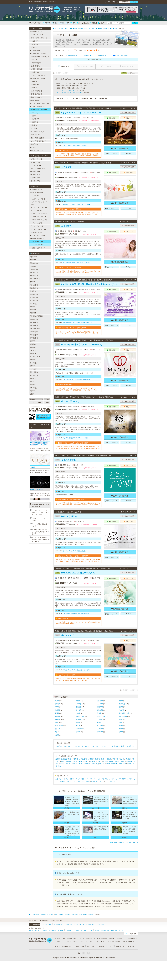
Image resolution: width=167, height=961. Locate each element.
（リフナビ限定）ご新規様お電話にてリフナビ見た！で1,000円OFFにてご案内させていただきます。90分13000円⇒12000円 (78, 272)
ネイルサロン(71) (36, 223)
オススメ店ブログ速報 (100, 938)
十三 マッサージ (110, 781)
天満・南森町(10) (36, 91)
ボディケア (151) (37, 232)
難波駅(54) (33, 266)
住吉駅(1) (33, 350)
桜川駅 (57, 713)
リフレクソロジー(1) (96, 746)
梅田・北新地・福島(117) (39, 38)
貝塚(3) (75, 761)
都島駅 (78, 722)
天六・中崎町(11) (36, 50)
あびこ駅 (57, 729)
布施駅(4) (33, 394)
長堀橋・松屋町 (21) (38, 75)
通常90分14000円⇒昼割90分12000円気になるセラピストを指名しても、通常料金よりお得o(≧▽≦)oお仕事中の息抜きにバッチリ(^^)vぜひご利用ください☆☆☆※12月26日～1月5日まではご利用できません (78, 213)
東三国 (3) (35, 122)
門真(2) (75, 763)
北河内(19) (34, 144)
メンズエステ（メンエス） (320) (40, 203)
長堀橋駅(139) (34, 335)
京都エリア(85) (35, 162)
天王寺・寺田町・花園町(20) (40, 103)
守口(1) (81, 763)
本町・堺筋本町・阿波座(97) (40, 56)
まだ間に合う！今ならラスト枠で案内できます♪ (76, 204)
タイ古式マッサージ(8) (38, 235)
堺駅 (56, 732)
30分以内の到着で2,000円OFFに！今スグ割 (75, 438)
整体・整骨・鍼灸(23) (38, 238)
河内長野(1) (95, 763)
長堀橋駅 (78, 719)
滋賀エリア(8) (35, 178)
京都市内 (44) (36, 165)
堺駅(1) (32, 381)
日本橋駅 (78, 704)
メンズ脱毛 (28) (37, 210)
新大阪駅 (57, 710)
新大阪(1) (128, 759)
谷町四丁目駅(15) (35, 322)
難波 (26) (35, 81)
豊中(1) (99, 761)
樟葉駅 (121, 729)
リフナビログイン (92, 946)
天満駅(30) (33, 313)
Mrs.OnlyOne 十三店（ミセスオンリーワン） (79, 344)
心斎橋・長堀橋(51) (37, 69)
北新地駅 (78, 707)
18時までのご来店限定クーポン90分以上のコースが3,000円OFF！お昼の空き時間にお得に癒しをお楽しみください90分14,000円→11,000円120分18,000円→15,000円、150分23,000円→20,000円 (78, 447)
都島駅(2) (33, 347)
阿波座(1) (84, 759)
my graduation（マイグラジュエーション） (79, 112)
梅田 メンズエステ (86, 779)
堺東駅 (78, 732)
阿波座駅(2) (33, 303)
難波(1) (97, 759)
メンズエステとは (60, 941)
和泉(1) (86, 761)
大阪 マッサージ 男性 (61, 779)
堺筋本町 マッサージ (66, 781)
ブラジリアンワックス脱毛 (82, 781)
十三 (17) (35, 113)
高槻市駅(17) (34, 375)
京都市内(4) (122, 763)
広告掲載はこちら (120, 941)
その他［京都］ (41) (38, 168)
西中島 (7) (35, 116)
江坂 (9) (34, 128)
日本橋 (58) (35, 84)
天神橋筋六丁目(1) (66, 759)
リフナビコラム (120, 938)
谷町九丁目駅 (123, 716)
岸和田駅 (100, 732)
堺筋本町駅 (122, 704)
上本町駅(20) (34, 338)
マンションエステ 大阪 (101, 779)
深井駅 (121, 732)
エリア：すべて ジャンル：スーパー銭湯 (69, 93)
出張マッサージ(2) (36, 159)
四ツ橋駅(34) (34, 297)
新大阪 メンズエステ (97, 781)
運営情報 (101, 946)
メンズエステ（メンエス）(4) (64, 746)
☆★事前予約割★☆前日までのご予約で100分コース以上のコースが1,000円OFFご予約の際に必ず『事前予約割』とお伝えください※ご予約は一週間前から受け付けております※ (78, 504)
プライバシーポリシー (129, 946)
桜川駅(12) (33, 307)
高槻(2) (123, 761)
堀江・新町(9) (35, 66)
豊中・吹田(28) (35, 135)
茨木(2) (117, 761)
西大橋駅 (100, 710)
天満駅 (99, 713)
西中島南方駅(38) (35, 356)
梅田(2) (57, 759)
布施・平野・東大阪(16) (38, 141)
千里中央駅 (79, 729)
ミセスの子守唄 (66, 459)
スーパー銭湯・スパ (37, 242)
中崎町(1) (77, 759)
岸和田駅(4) (33, 388)
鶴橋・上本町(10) (36, 97)
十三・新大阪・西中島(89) (39, 109)
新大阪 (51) (35, 119)
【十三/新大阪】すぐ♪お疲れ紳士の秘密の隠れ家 (76, 379)
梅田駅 (78, 701)
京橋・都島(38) (35, 100)
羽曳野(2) (87, 763)
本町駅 (57, 707)
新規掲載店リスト (72, 938)
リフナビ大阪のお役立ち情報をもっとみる (125, 842)
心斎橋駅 (57, 704)
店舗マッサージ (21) (38, 199)
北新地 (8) (35, 44)
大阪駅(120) (33, 257)
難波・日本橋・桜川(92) (38, 78)
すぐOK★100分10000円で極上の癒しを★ (74, 551)
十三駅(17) (33, 353)
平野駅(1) (33, 366)
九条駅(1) (33, 360)
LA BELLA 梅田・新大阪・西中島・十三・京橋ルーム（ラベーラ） (87, 284)
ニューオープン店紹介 (86, 938)
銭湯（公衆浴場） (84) (39, 248)
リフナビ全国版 (35, 924)
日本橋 (62, 23)
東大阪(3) (129, 761)
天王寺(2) (115, 759)
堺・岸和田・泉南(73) (38, 132)
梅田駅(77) (33, 260)
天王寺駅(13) (34, 275)
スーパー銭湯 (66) (37, 245)
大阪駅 (57, 701)
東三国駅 (100, 725)
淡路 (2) (34, 125)
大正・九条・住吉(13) (38, 106)
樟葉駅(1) (33, 378)
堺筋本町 (47, 23)
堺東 (68, 23)
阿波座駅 (121, 710)
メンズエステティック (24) (40, 207)
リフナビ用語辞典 (132, 938)
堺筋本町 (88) (36, 63)
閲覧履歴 (94, 23)
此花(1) (102, 763)
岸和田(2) (68, 761)
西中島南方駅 (59, 725)
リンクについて (99, 941)
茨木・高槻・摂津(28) (38, 138)
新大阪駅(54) (34, 294)
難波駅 (121, 701)
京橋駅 (57, 722)
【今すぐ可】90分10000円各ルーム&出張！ (75, 145)
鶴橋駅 (121, 719)
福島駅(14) (33, 310)
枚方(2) (62, 763)
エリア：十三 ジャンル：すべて (66, 90)
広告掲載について (67, 946)
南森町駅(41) (34, 288)
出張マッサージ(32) (37, 35)
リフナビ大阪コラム (83, 23)
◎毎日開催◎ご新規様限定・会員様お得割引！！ (76, 613)
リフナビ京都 (68, 924)
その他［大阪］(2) (111, 763)
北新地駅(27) (34, 285)
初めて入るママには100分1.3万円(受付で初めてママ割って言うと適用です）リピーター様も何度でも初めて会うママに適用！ (78, 679)
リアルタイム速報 (60, 938)
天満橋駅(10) (34, 319)
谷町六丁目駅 (101, 716)
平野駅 (121, 725)
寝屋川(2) (68, 763)
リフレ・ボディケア (37, 226)
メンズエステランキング (86, 941)
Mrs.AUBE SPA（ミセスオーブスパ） (76, 572)
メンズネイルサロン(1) (82, 746)
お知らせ (57, 946)
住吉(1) (122, 759)
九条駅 (78, 725)
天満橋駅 (57, 716)
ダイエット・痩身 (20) (39, 217)
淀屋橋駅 (100, 701)
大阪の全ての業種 (36, 189)
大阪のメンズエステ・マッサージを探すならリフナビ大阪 (84, 958)
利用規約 (118, 946)
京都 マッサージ (75, 779)
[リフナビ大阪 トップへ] (44, 9)
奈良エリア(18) (35, 174)
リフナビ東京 (90, 924)
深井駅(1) (33, 391)
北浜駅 (121, 707)
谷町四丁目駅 (80, 716)
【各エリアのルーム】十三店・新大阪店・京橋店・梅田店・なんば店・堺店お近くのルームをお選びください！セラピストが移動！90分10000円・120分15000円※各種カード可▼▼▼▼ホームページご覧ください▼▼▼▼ (78, 154)
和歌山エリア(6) (36, 181)
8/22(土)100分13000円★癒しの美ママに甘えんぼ (76, 670)
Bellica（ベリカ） (67, 516)
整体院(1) (117, 746)
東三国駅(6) (33, 363)
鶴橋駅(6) (33, 341)
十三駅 (121, 722)
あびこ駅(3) (33, 369)
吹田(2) (105, 761)
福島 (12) (35, 47)
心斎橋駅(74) (34, 269)
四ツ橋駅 (78, 710)
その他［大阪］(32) (37, 150)
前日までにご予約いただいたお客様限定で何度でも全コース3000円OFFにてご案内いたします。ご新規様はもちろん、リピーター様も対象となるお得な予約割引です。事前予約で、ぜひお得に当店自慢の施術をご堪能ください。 (78, 560)
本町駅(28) (33, 282)
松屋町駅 (57, 719)
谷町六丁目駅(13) (35, 325)
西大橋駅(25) (34, 300)
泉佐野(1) (93, 761)
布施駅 (57, 735)
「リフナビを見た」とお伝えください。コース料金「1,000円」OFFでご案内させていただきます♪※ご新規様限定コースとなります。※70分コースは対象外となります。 (78, 389)
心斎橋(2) (91, 759)
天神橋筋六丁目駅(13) (36, 316)
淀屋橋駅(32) (34, 263)
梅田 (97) (35, 41)
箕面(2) (111, 761)
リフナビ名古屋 (79, 924)
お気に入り (102, 23)
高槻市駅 (100, 729)
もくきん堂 (63, 167)
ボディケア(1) (108, 746)
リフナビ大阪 (47, 924)
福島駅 (78, 713)
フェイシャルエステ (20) (39, 213)
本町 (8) (34, 60)
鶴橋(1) (103, 759)
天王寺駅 (100, 704)
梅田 (74, 23)
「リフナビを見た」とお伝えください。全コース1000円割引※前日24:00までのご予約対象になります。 (78, 623)
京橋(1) (109, 759)
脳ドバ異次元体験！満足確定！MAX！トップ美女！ (77, 262)
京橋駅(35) (33, 344)
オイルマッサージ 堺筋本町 (117, 779)
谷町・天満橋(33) (36, 94)
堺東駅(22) (33, 384)
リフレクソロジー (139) (39, 229)
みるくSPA (63, 225)
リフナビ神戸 (58, 924)
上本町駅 (100, 719)
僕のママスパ (65, 635)
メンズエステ (35, 196)
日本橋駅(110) (34, 272)
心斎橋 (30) (35, 72)
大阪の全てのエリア (37, 31)
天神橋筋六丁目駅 (124, 713)
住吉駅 (99, 722)
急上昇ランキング (72, 941)
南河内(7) (34, 147)
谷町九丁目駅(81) (35, 328)
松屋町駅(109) (34, 331)
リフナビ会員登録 (80, 946)
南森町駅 (100, 707)
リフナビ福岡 (100, 924)
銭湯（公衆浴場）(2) (127, 746)
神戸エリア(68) (35, 171)
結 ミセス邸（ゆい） (68, 401)
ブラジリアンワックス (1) (40, 220)
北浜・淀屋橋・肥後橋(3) (38, 53)
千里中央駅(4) (34, 372)
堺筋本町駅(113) (35, 278)
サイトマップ (109, 946)
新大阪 (55, 23)
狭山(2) (81, 761)
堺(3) (62, 761)
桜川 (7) (34, 88)
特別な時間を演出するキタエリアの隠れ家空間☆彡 (77, 322)
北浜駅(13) (33, 291)
